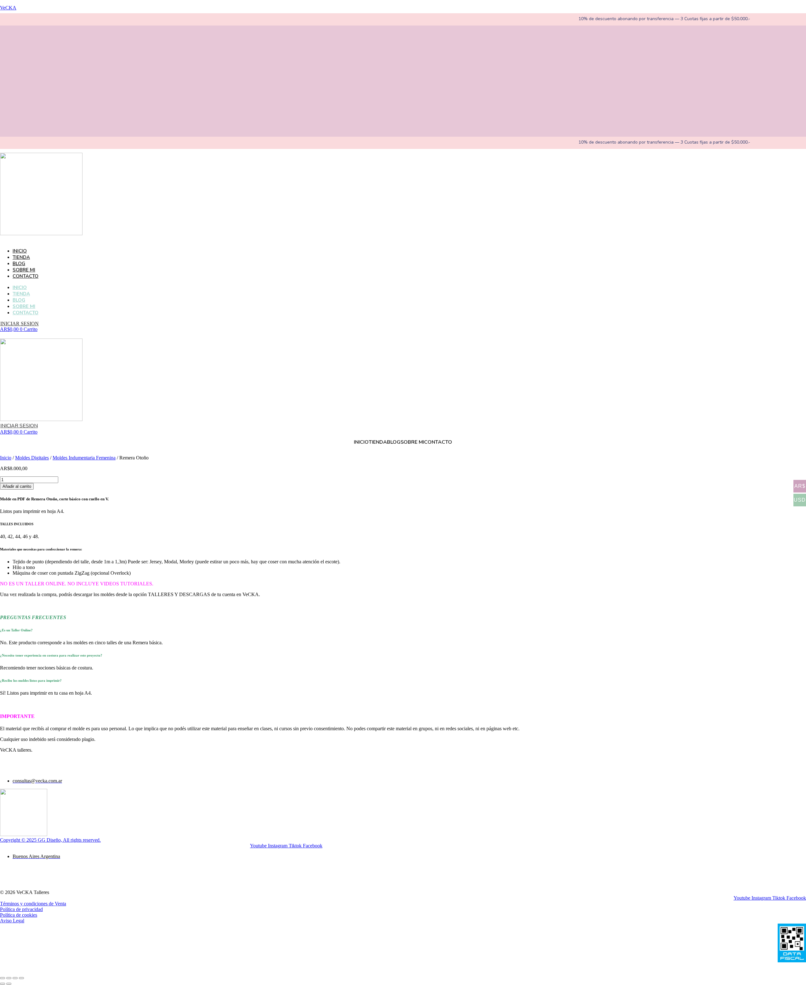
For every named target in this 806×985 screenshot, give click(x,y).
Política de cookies (18, 915)
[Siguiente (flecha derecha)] (8, 984)
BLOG (19, 263)
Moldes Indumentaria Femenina (84, 457)
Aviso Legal (12, 920)
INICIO (20, 251)
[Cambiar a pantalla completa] (8, 978)
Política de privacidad (21, 909)
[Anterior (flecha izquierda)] (2, 984)
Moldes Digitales (32, 457)
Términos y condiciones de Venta (33, 903)
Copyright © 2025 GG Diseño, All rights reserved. (50, 840)
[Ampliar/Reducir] (2, 978)
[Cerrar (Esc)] (21, 978)
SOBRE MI (24, 270)
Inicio (5, 457)
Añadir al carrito (17, 486)
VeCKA (8, 7)
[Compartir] (15, 978)
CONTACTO (25, 276)
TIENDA (21, 257)
